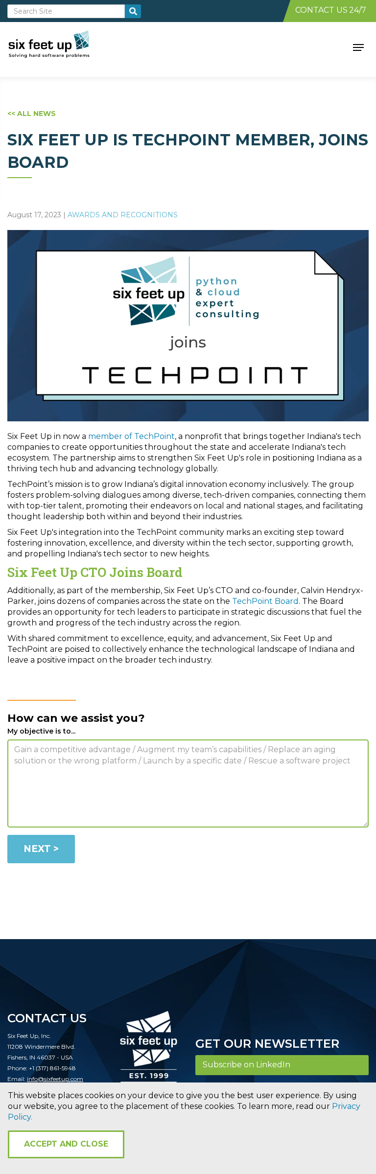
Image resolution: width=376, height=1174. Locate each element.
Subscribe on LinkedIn (246, 1064)
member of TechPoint (131, 436)
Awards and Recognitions (123, 214)
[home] (60, 46)
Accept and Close (66, 1144)
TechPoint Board (265, 601)
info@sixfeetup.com (55, 1078)
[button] (358, 46)
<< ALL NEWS (31, 113)
